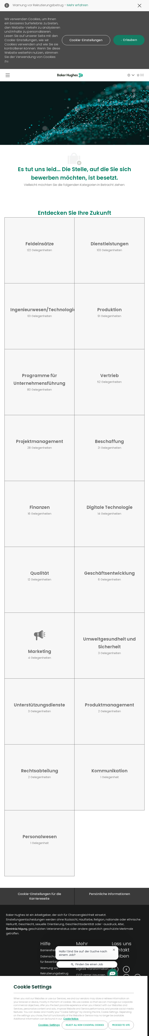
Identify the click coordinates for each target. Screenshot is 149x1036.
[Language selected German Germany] (130, 75)
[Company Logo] (70, 75)
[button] (86, 40)
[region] (73, 1006)
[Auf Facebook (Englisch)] (126, 969)
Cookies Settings (49, 1025)
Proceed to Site (121, 1025)
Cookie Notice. (71, 1018)
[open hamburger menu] (7, 75)
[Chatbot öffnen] (112, 974)
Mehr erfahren (77, 5)
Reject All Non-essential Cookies (85, 1025)
